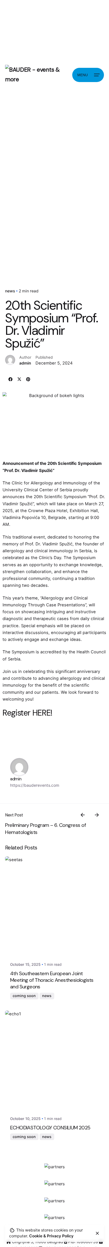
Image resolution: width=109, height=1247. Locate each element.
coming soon (24, 995)
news (10, 291)
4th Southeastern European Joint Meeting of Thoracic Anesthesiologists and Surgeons (52, 980)
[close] (97, 1233)
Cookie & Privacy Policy (51, 1236)
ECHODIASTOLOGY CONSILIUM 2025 (50, 1127)
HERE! (41, 712)
